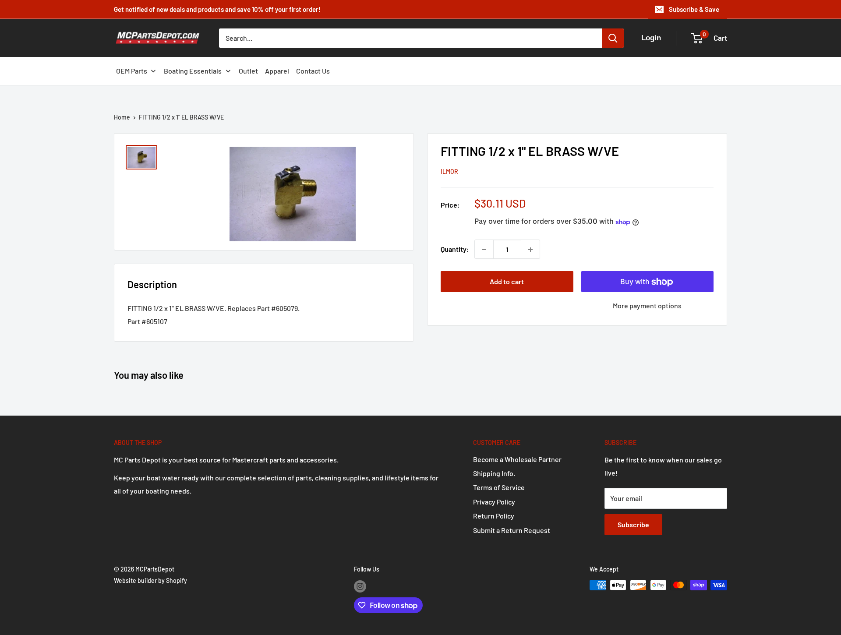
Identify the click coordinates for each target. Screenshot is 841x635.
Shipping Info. (494, 473)
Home (122, 117)
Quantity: (455, 249)
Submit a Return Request (511, 530)
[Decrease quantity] (484, 249)
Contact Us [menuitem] (313, 71)
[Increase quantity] (530, 249)
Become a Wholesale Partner (517, 459)
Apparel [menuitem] (277, 71)
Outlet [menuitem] (248, 71)
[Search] (613, 38)
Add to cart (507, 282)
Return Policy (493, 516)
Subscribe (633, 524)
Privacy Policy (494, 501)
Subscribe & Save (694, 9)
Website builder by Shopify (150, 580)
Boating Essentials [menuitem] (193, 71)
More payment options (647, 306)
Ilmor (449, 172)
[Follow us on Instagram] (360, 586)
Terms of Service (499, 487)
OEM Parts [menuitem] (131, 71)
